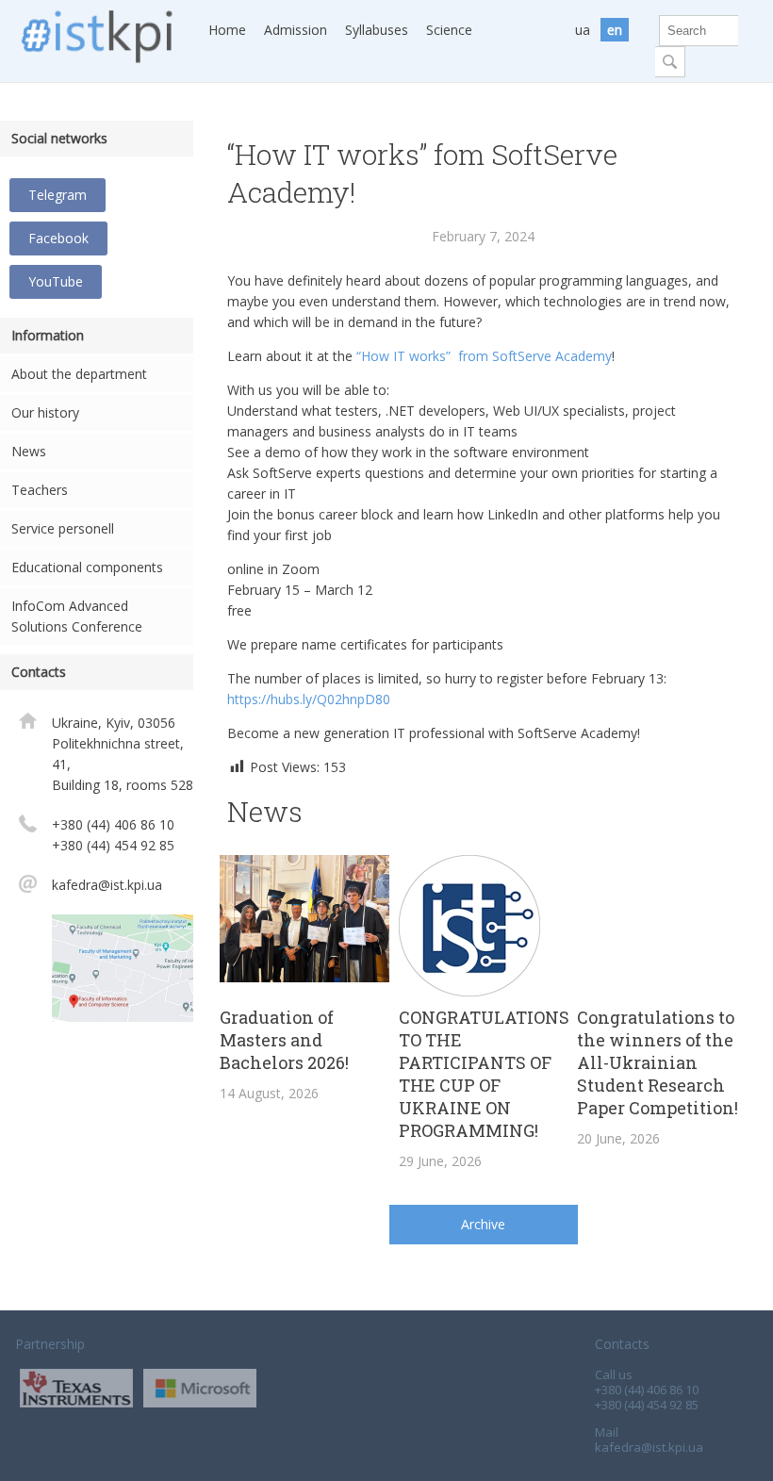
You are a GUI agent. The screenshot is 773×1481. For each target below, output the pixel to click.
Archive (483, 1224)
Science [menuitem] (449, 30)
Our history (45, 412)
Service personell (62, 528)
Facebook (58, 238)
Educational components (87, 567)
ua (582, 30)
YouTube (55, 281)
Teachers (39, 490)
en (614, 30)
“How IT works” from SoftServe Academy (484, 356)
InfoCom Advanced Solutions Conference (76, 616)
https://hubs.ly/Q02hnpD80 (308, 699)
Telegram (57, 195)
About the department (79, 374)
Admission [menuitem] (295, 30)
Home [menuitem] (227, 30)
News (28, 451)
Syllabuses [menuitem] (376, 30)
